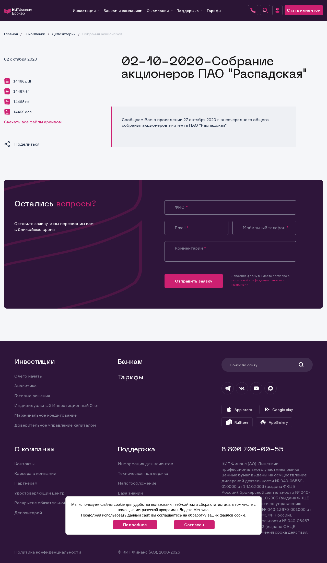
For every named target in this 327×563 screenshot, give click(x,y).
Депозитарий (28, 512)
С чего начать (28, 376)
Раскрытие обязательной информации (54, 502)
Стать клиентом (304, 10)
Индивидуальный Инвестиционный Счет (56, 405)
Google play (282, 409)
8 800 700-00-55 (252, 450)
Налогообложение (137, 483)
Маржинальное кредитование (45, 415)
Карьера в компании (35, 473)
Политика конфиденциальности (47, 552)
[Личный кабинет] (277, 10)
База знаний (130, 493)
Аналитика (25, 385)
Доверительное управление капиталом (55, 425)
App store (243, 409)
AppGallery (278, 422)
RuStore (241, 422)
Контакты (24, 463)
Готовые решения (32, 395)
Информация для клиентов (145, 463)
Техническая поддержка (143, 473)
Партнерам (25, 483)
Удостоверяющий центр (39, 493)
